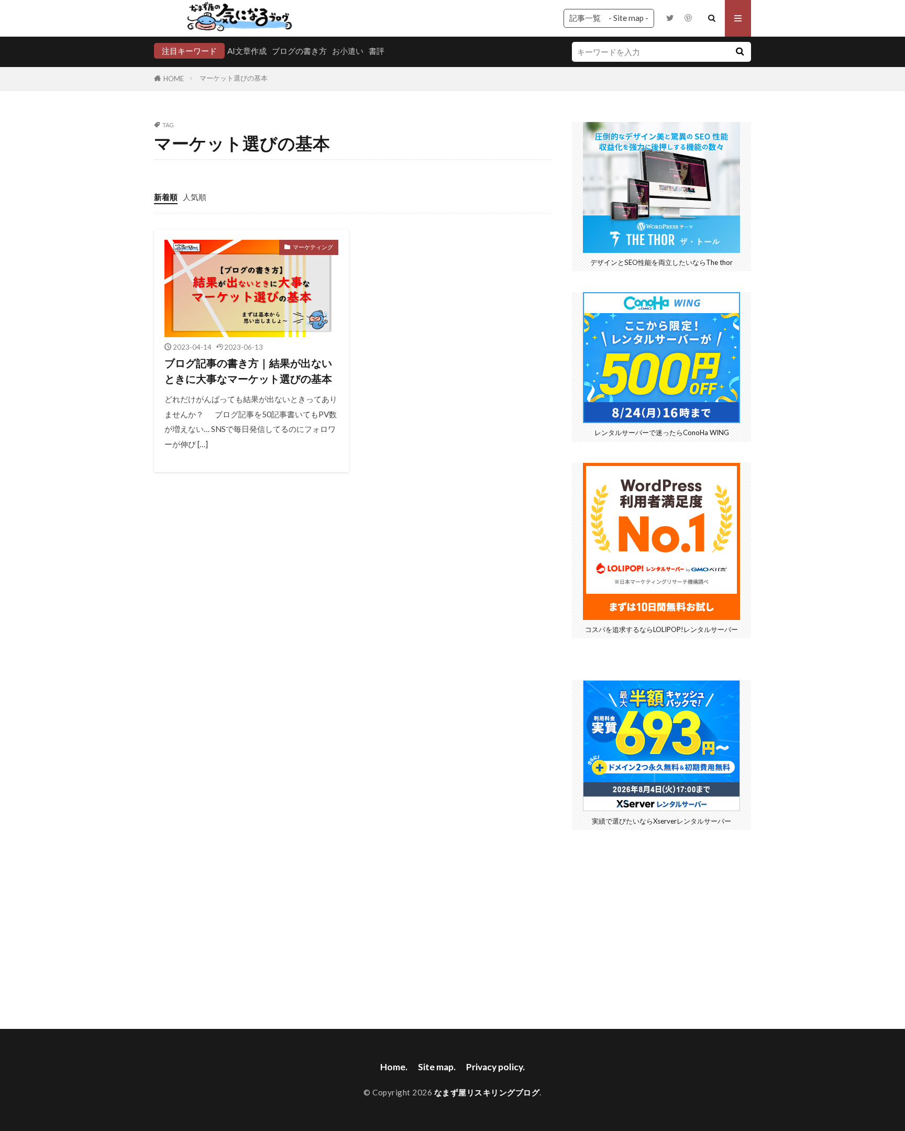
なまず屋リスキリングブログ (487, 1092)
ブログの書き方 (299, 51)
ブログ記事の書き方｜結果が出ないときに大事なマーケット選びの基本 (248, 371)
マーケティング (313, 246)
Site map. (437, 1066)
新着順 (166, 197)
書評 (376, 51)
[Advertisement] (661, 924)
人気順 (194, 197)
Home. (393, 1066)
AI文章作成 (247, 51)
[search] (739, 52)
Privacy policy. (495, 1066)
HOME (173, 78)
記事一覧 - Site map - (608, 18)
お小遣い (347, 51)
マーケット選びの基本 (234, 78)
